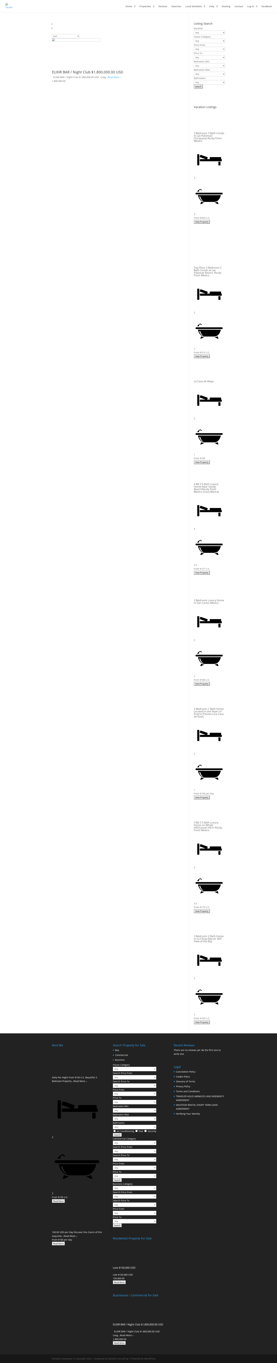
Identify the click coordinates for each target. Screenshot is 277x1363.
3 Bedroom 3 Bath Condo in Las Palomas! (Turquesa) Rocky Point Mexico (209, 137)
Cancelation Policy (185, 1071)
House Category (202, 36)
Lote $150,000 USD (124, 1267)
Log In (250, 6)
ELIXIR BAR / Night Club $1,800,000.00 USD (87, 72)
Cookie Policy (183, 1076)
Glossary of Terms (185, 1081)
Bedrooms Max (202, 69)
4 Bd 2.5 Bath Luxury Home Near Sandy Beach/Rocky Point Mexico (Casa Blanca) (206, 488)
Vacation (198, 28)
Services (162, 6)
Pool (141, 1131)
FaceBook (266, 6)
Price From (199, 45)
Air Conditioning (126, 1131)
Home (129, 6)
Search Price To (121, 1081)
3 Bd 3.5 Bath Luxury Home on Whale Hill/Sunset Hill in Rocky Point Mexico (208, 826)
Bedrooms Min (202, 61)
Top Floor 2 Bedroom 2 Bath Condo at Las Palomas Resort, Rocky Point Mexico (208, 271)
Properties (145, 6)
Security (152, 1131)
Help (211, 6)
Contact (239, 6)
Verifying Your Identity (188, 1113)
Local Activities (193, 6)
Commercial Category (124, 1138)
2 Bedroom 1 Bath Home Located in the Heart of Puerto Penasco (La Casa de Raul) (209, 712)
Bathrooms (200, 78)
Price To (198, 53)
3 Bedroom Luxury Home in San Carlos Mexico (209, 602)
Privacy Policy (183, 1086)
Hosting (226, 6)
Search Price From (122, 1073)
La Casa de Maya (204, 381)
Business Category (123, 1183)
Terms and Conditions (188, 1091)
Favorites (176, 6)
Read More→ (115, 77)
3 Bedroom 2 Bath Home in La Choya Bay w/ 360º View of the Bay (209, 938)
